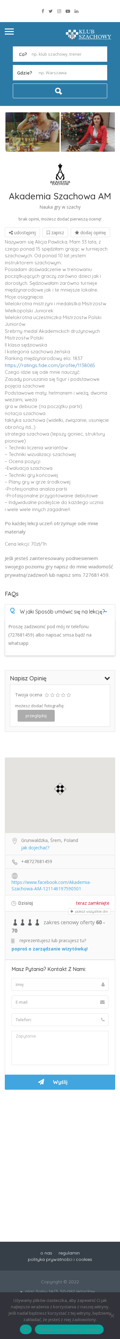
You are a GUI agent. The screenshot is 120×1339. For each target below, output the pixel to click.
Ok (26, 1329)
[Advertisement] (60, 1158)
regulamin (69, 1253)
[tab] (60, 611)
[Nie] (112, 1315)
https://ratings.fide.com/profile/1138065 (50, 365)
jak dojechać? (35, 848)
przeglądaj (36, 715)
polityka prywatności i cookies (60, 1259)
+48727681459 (36, 861)
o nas (46, 1253)
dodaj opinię (92, 232)
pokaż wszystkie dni (91, 911)
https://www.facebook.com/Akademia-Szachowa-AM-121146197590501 (51, 882)
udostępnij (24, 232)
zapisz (57, 232)
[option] (32, 132)
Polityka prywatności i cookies (69, 1329)
